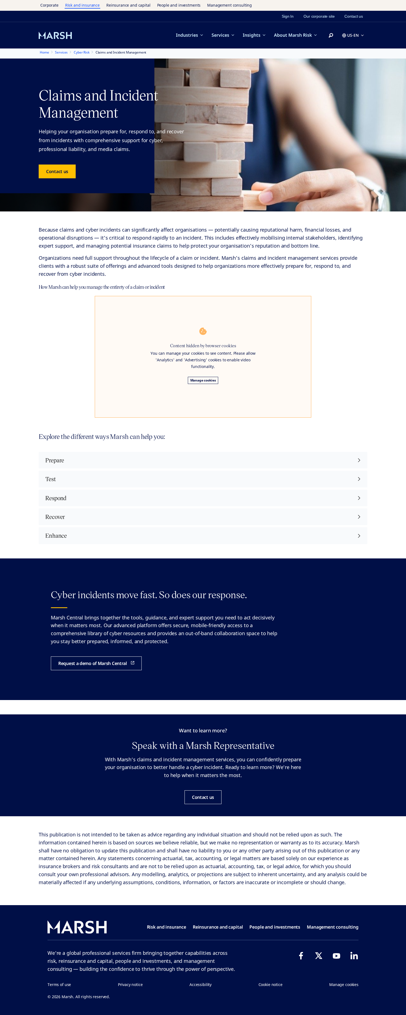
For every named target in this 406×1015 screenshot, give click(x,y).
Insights (251, 35)
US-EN (353, 35)
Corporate (49, 5)
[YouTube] (336, 955)
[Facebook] (301, 955)
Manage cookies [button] (343, 984)
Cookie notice (271, 984)
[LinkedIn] (354, 955)
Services (220, 35)
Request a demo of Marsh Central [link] (92, 663)
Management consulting (229, 5)
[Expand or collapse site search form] (330, 35)
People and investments (179, 5)
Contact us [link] (353, 16)
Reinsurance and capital (128, 5)
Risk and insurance (82, 5)
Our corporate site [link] (319, 16)
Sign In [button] (288, 16)
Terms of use (59, 984)
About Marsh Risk (293, 35)
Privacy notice (130, 984)
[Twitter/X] (318, 955)
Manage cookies (203, 380)
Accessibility (200, 984)
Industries (187, 35)
